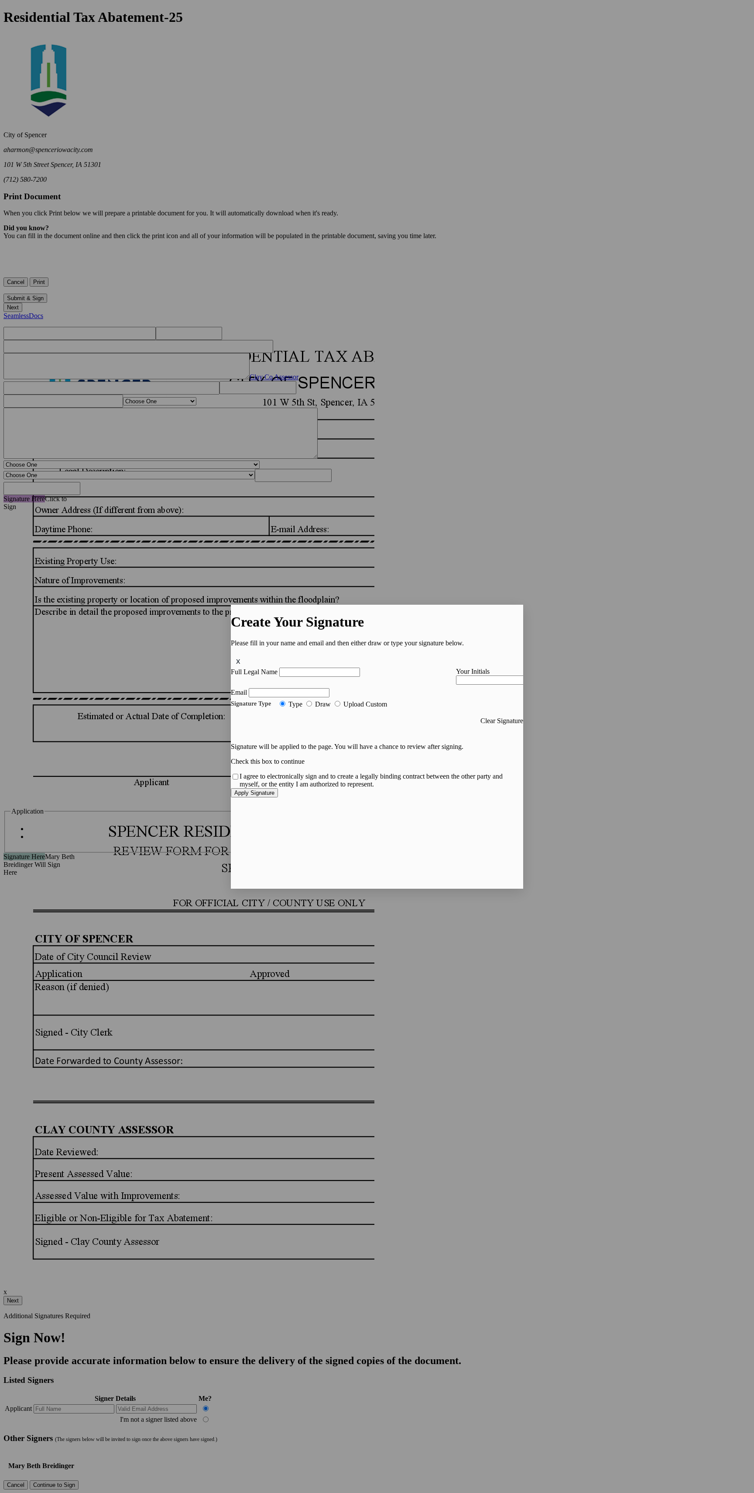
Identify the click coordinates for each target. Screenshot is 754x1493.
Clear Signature (501, 720)
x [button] (238, 660)
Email (239, 692)
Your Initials (473, 671)
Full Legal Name (254, 671)
